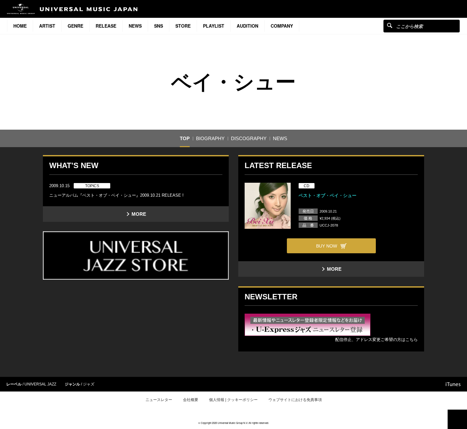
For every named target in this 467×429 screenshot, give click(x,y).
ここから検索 (389, 25)
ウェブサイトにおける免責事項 (295, 400)
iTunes (453, 384)
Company (282, 26)
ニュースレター (159, 400)
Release (106, 26)
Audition (247, 26)
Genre (75, 26)
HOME (20, 26)
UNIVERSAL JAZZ (40, 384)
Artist (47, 26)
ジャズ (88, 384)
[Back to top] (457, 419)
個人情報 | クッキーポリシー (233, 400)
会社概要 (190, 400)
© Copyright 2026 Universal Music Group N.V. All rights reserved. (233, 423)
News (135, 26)
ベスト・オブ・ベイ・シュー (327, 195)
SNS (158, 26)
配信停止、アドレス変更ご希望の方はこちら (376, 339)
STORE (183, 26)
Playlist (213, 26)
